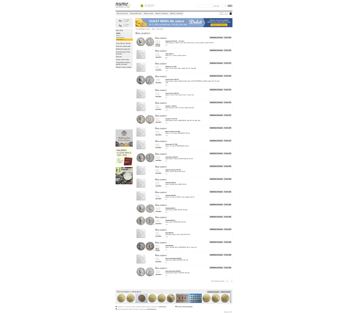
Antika (118, 33)
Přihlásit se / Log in (224, 12)
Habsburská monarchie (123, 49)
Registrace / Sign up (223, 14)
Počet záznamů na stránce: (218, 281)
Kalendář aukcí (135, 13)
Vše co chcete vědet (150, 5)
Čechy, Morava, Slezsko (123, 43)
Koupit (162, 13)
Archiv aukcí (148, 13)
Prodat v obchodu (225, 292)
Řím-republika (121, 37)
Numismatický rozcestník (123, 7)
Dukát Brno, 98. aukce (144, 29)
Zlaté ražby (119, 30)
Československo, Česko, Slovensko (123, 53)
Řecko (119, 35)
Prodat (176, 13)
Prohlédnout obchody (213, 292)
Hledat (230, 6)
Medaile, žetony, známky (123, 67)
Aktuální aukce (122, 13)
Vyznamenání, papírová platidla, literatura (123, 63)
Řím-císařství (121, 39)
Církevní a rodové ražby (123, 46)
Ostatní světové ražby (122, 59)
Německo (119, 57)
